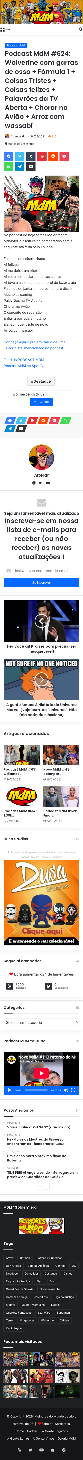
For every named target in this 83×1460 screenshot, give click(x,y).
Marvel (10, 1304)
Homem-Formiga (17, 1297)
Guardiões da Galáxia (19, 1289)
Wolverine (47, 1320)
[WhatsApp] (64, 420)
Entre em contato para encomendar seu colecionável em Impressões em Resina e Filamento (41, 855)
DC (74, 1265)
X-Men (64, 1320)
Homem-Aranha (50, 1289)
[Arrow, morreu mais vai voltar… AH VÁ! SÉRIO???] (67, 1391)
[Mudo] (66, 1090)
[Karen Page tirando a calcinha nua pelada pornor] (42, 1391)
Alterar (41, 475)
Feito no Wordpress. (56, 1424)
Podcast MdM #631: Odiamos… (20, 771)
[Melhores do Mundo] (41, 12)
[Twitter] (19, 156)
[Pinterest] (31, 420)
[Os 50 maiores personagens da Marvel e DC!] (15, 1359)
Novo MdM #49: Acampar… (56, 771)
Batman (25, 1258)
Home (19, 1431)
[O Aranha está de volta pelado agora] (15, 1391)
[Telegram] (8, 428)
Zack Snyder (14, 1328)
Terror (10, 1320)
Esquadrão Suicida (18, 1281)
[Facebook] (8, 156)
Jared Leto (41, 1297)
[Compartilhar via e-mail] (19, 428)
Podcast (33, 1431)
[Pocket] (53, 420)
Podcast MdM (16, 45)
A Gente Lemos (18, 1438)
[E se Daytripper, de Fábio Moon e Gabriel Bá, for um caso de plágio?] (67, 1376)
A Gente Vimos (43, 1438)
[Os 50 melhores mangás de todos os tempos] (42, 1376)
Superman (63, 1312)
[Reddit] (42, 420)
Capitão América (38, 1265)
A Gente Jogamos (55, 1431)
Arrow (10, 1258)
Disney (67, 1273)
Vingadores (27, 1320)
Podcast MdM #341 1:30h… (20, 813)
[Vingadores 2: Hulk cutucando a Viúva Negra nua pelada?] (15, 1376)
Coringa (60, 1265)
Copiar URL (42, 402)
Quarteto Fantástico (19, 1312)
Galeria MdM (67, 1438)
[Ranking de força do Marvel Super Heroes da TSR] (42, 1359)
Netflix (55, 1304)
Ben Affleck (13, 1265)
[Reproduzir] (9, 1090)
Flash (39, 1281)
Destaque (42, 381)
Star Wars (44, 1312)
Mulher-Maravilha (33, 1304)
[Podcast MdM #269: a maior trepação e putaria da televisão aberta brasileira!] (67, 1360)
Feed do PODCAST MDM (24, 360)
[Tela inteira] (73, 1090)
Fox (52, 1281)
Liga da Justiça (64, 1297)
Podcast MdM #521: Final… (60, 813)
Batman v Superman (49, 1258)
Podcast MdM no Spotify (23, 366)
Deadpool (12, 1273)
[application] (41, 1073)
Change (16, 136)
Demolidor (31, 1273)
